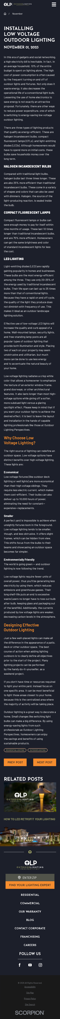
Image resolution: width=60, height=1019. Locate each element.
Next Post (44, 762)
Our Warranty (30, 912)
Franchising (30, 937)
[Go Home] (5, 14)
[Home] (18, 4)
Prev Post (15, 762)
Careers (30, 945)
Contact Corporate (30, 928)
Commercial (30, 903)
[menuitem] (30, 986)
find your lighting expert (30, 885)
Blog (30, 920)
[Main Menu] (54, 4)
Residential (30, 895)
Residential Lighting (15, 750)
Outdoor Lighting (38, 750)
